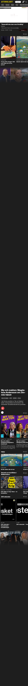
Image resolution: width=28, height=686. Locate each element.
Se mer (23, 30)
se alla (25, 34)
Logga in (18, 2)
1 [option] (2, 412)
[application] (14, 15)
